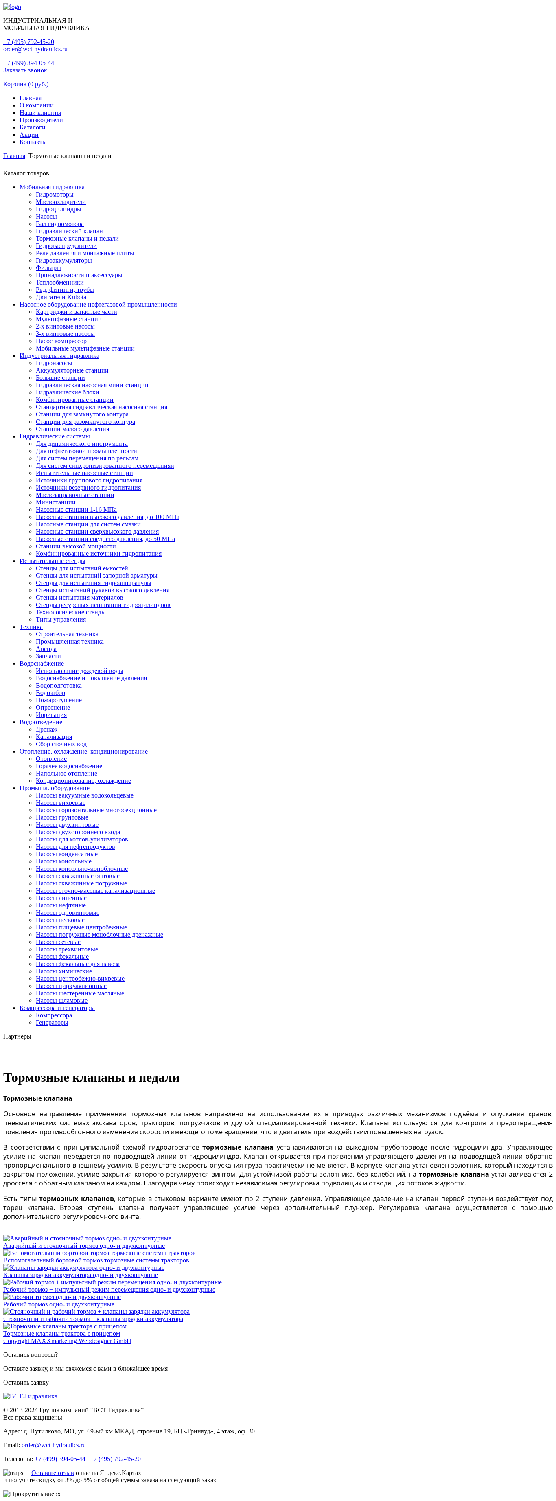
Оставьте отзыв (52, 1472)
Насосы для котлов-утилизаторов (82, 839)
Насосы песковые (60, 919)
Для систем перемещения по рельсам (87, 458)
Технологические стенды (71, 612)
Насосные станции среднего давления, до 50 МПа (105, 538)
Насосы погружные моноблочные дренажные (99, 934)
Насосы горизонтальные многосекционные (96, 809)
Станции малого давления (72, 428)
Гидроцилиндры (58, 209)
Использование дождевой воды (79, 670)
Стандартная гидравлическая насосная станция (101, 406)
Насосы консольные (64, 861)
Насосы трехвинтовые (67, 949)
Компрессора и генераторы (57, 1007)
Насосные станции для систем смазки (88, 524)
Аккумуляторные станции (72, 370)
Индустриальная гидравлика (59, 355)
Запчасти (48, 656)
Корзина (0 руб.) (25, 84)
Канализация (54, 736)
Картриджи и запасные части (76, 311)
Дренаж (46, 729)
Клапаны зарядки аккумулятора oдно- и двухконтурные (80, 1274)
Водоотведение (41, 722)
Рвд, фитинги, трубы (65, 289)
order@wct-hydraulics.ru (35, 49)
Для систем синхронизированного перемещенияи (105, 465)
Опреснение (53, 707)
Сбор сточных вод (61, 744)
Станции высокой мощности (76, 546)
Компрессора (54, 1015)
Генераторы (52, 1022)
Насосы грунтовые (62, 817)
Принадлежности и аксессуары (79, 275)
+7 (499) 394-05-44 (28, 62)
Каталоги (33, 127)
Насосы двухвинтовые (67, 824)
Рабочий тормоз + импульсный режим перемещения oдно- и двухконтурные (109, 1289)
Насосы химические (64, 971)
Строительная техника (67, 634)
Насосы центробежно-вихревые (80, 978)
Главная (31, 97)
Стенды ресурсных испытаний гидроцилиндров (103, 604)
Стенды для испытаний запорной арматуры (97, 575)
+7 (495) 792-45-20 (28, 41)
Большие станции (60, 377)
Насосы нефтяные (61, 905)
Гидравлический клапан (69, 231)
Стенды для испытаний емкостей (82, 568)
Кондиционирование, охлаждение (83, 780)
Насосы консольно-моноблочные (82, 868)
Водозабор (50, 692)
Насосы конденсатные (67, 853)
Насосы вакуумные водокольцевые (85, 795)
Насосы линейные (61, 897)
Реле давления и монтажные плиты (85, 253)
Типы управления (61, 619)
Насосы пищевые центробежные (81, 927)
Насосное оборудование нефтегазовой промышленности (98, 304)
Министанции (56, 502)
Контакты (33, 141)
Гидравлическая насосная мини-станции (92, 384)
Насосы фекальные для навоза (78, 963)
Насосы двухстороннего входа (78, 831)
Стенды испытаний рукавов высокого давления (102, 590)
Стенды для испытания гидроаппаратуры (93, 582)
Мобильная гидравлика (52, 187)
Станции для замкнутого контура (82, 414)
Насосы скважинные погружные (81, 883)
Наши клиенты (40, 112)
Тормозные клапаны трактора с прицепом (61, 1333)
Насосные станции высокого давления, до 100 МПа (107, 516)
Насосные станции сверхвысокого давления (97, 531)
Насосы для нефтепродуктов (75, 846)
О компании (37, 105)
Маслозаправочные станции (75, 494)
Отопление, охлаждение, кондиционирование (84, 751)
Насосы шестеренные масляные (80, 993)
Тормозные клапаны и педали (77, 238)
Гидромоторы (55, 194)
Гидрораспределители (66, 245)
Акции (29, 134)
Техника (31, 626)
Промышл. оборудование (55, 787)
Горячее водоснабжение (69, 766)
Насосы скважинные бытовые (78, 875)
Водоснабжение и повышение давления (91, 678)
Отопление (51, 758)
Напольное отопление (66, 773)
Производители (41, 119)
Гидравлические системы (55, 436)
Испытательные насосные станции (84, 472)
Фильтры (48, 267)
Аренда (46, 648)
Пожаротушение (59, 700)
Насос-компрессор (61, 340)
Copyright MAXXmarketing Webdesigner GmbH (67, 1340)
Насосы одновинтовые (67, 912)
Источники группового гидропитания (89, 480)
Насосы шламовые (62, 1000)
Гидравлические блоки (67, 392)
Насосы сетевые (58, 941)
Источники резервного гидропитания (88, 487)
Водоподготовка (59, 685)
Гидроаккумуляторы (64, 260)
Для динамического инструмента (82, 443)
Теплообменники (60, 282)
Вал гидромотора (60, 223)
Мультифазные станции (69, 319)
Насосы (46, 216)
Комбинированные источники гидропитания (99, 553)
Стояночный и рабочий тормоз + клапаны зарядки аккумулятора (93, 1318)
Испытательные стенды (52, 560)
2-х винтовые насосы (65, 326)
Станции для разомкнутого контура (85, 421)
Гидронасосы (54, 362)
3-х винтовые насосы (65, 333)
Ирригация (51, 714)
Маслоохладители (61, 201)
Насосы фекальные (62, 956)
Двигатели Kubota (61, 297)
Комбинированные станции (75, 399)
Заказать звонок (25, 70)
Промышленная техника (70, 641)
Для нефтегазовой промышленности (86, 450)
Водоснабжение (42, 663)
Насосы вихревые (60, 802)
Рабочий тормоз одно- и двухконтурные (58, 1304)
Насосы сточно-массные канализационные (95, 890)
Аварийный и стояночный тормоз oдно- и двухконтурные (84, 1245)
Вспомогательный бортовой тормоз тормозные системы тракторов (96, 1260)
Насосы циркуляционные (71, 985)
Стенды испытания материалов (79, 597)
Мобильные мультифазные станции (85, 348)
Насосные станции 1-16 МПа (76, 509)
